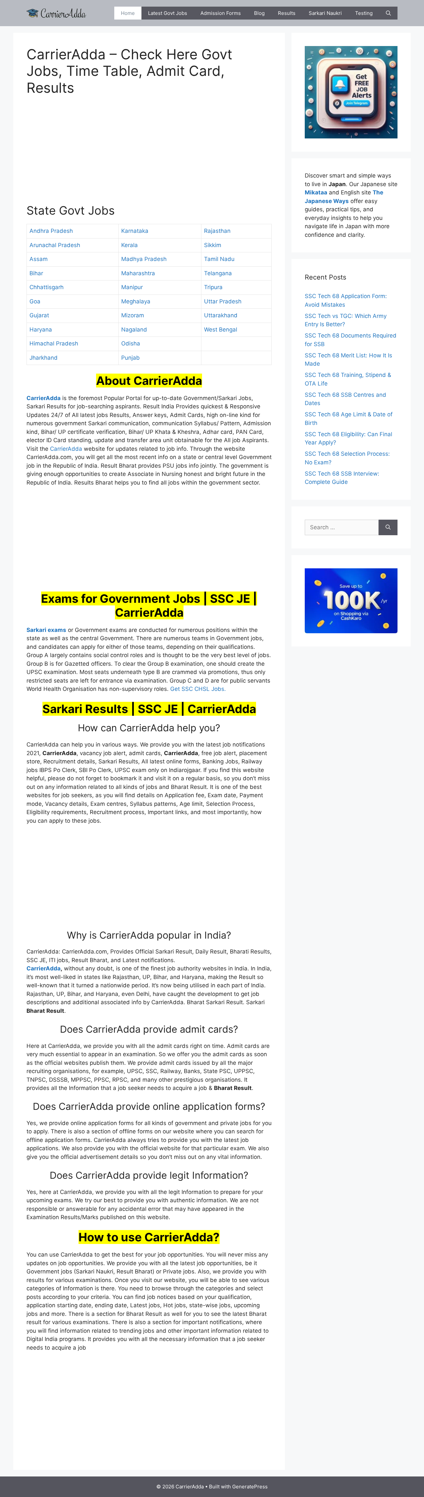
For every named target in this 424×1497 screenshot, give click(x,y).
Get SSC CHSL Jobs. (198, 689)
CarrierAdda (66, 448)
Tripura (213, 287)
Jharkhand (43, 357)
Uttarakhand (221, 315)
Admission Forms (220, 13)
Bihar (36, 273)
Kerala (129, 245)
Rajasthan (217, 231)
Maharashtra (138, 273)
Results (286, 13)
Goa (34, 301)
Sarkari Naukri (325, 13)
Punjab (130, 357)
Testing (364, 13)
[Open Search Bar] (388, 13)
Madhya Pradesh (144, 259)
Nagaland (134, 329)
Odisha (130, 343)
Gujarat (39, 315)
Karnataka (134, 231)
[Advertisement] (149, 153)
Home (128, 13)
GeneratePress (250, 1486)
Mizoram (132, 315)
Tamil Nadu (219, 259)
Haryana (40, 329)
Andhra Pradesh (51, 231)
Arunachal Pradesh (54, 245)
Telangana (218, 273)
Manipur (132, 287)
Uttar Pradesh (222, 301)
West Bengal (220, 329)
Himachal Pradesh (53, 343)
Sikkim (212, 245)
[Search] (388, 528)
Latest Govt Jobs (167, 13)
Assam (38, 259)
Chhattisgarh (46, 287)
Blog (259, 13)
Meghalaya (135, 301)
